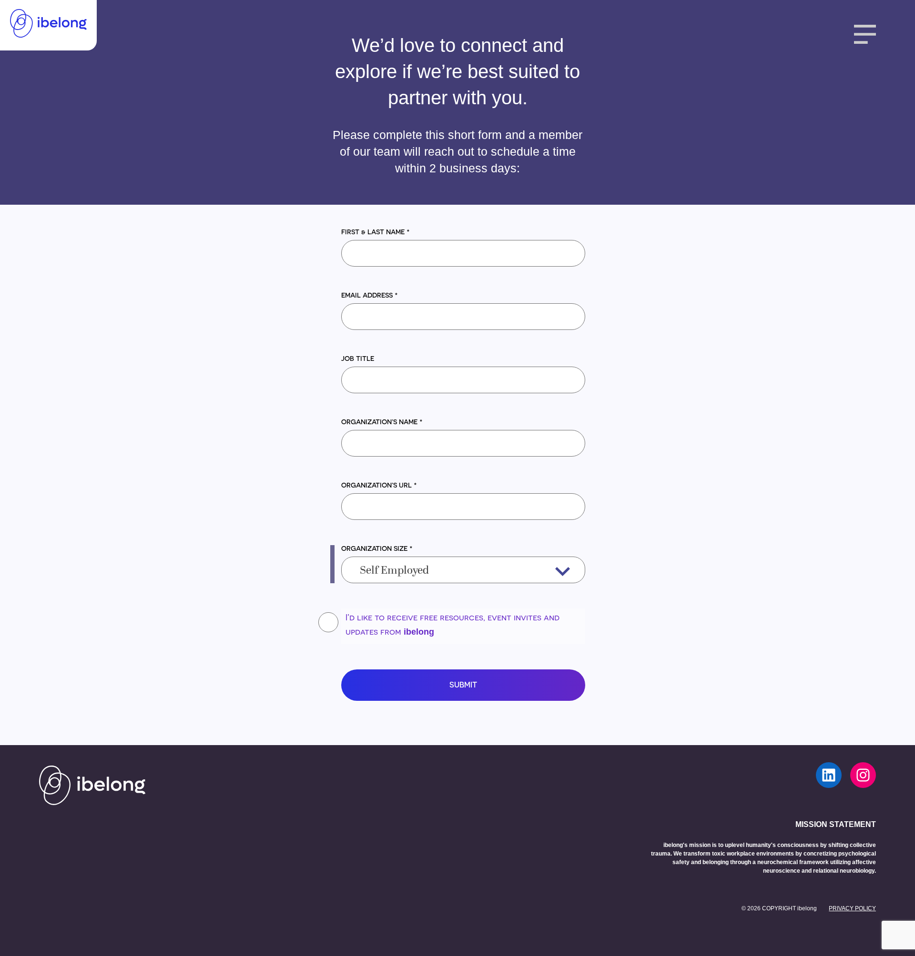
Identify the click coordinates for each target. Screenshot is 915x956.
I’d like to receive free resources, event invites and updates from (452, 624)
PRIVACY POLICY (852, 908)
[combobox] (463, 570)
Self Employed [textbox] (394, 571)
